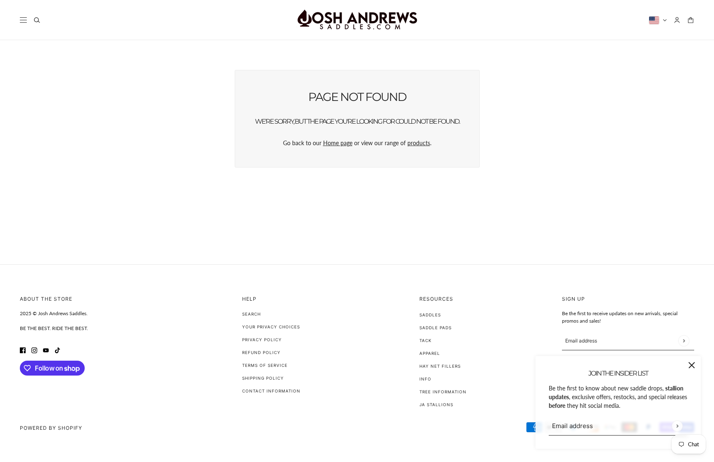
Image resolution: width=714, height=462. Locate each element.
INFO (425, 378)
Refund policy (261, 352)
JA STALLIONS (436, 404)
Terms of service (265, 365)
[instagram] (34, 349)
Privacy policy (262, 339)
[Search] (36, 20)
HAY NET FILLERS (440, 366)
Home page (337, 142)
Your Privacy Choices (271, 326)
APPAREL (429, 353)
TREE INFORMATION (442, 391)
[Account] (677, 20)
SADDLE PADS (435, 327)
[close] (692, 365)
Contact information (271, 390)
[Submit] (677, 425)
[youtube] (46, 349)
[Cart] (690, 20)
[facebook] (23, 349)
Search (251, 313)
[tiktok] (57, 349)
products (418, 142)
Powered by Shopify (51, 428)
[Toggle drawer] (23, 20)
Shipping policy (263, 378)
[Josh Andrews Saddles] (357, 20)
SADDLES (430, 314)
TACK (425, 340)
